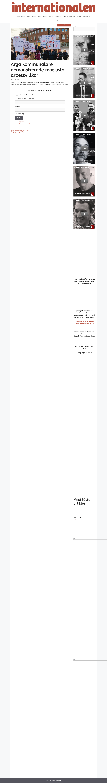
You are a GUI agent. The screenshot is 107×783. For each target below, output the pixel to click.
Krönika (34, 16)
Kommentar (58, 16)
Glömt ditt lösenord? (24, 124)
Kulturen (51, 16)
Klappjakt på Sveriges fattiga (17, 131)
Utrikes (28, 16)
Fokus (18, 16)
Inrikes (23, 16)
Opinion (45, 16)
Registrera (21, 122)
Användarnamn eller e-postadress (24, 98)
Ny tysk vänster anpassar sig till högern (20, 130)
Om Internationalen (53, 21)
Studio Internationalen (69, 16)
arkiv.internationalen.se (80, 520)
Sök (74, 26)
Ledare (39, 16)
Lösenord (17, 106)
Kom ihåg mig (20, 113)
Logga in (79, 16)
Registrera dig (86, 16)
